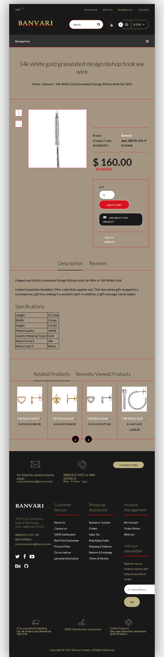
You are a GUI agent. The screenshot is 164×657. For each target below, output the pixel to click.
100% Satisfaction (64, 534)
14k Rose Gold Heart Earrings (37, 418)
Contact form (128, 465)
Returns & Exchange (100, 552)
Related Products (52, 374)
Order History (132, 528)
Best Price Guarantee (66, 540)
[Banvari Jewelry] (35, 25)
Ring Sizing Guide (99, 540)
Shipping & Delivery (100, 546)
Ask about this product (115, 219)
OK (132, 602)
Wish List (107, 9)
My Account (90, 9)
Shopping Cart (125, 9)
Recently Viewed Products (103, 374)
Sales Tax (94, 534)
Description (70, 263)
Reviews (97, 263)
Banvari (47, 84)
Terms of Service (98, 558)
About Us (59, 522)
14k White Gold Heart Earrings (107, 418)
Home (36, 84)
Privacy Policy (62, 546)
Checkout (143, 9)
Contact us (60, 528)
